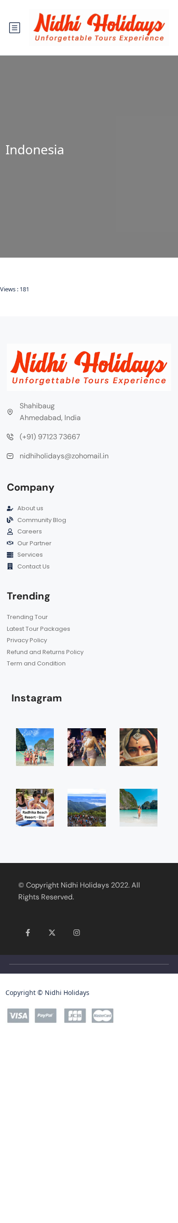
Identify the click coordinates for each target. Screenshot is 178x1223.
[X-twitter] (52, 932)
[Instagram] (76, 932)
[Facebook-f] (27, 932)
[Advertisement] (89, 1130)
